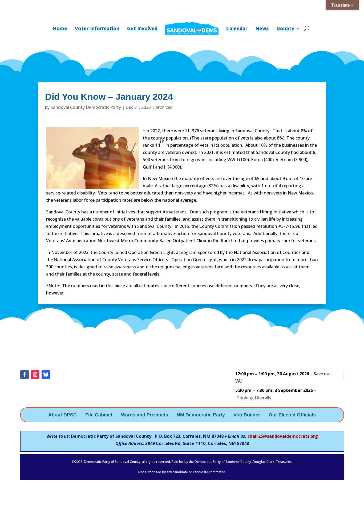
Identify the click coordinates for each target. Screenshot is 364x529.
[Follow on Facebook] (24, 374)
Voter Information (97, 28)
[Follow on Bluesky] (46, 374)
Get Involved (142, 28)
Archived (164, 107)
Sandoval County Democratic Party (86, 107)
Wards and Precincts (144, 415)
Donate (285, 28)
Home (60, 28)
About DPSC (62, 415)
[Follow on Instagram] (35, 374)
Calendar (237, 28)
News (262, 28)
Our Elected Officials (292, 415)
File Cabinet (98, 415)
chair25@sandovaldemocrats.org (283, 436)
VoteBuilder (246, 415)
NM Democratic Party (201, 415)
